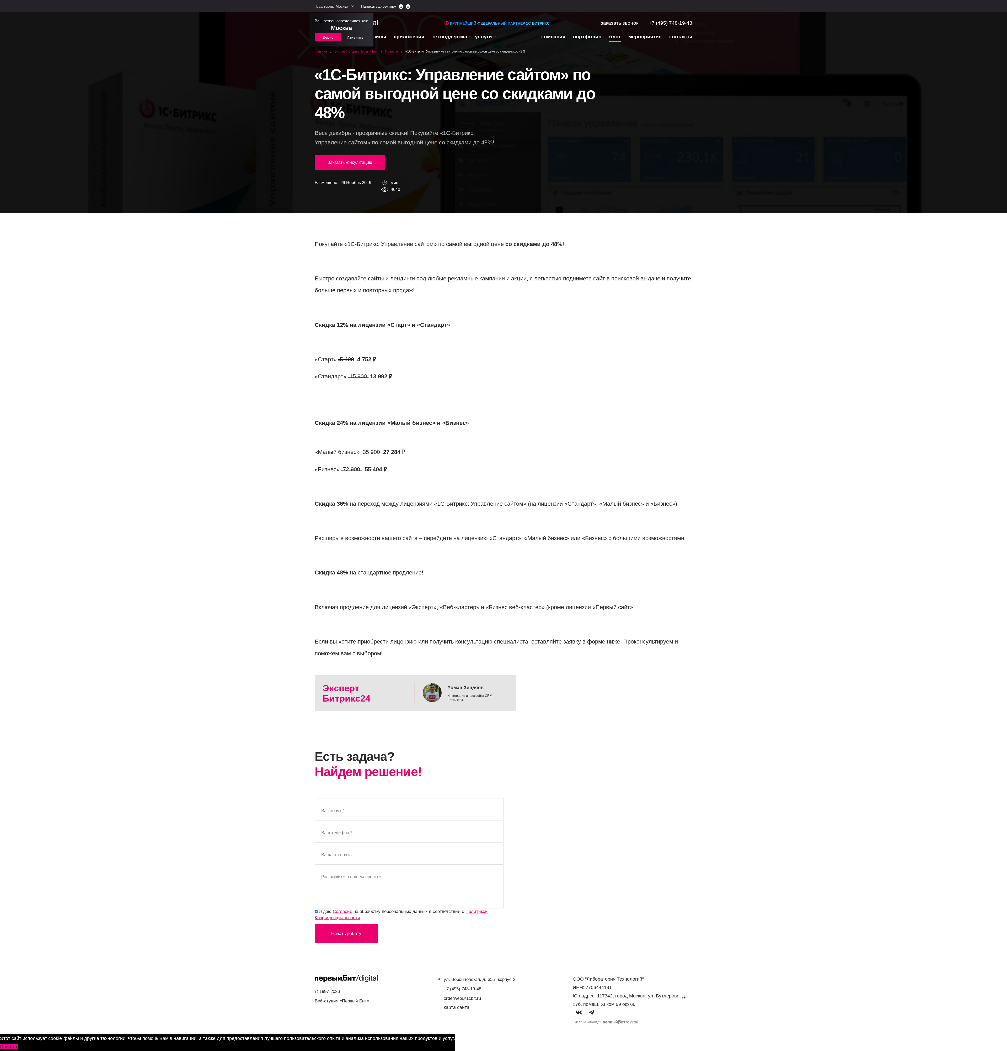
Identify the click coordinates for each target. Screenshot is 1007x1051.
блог (615, 36)
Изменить (355, 37)
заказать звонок (619, 23)
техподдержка (449, 36)
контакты (680, 36)
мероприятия (645, 36)
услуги (483, 36)
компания (553, 36)
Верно (328, 37)
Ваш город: (332, 6)
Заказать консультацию (350, 162)
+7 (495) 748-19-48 (670, 23)
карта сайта (456, 1007)
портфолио (587, 36)
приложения (409, 36)
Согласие (342, 911)
